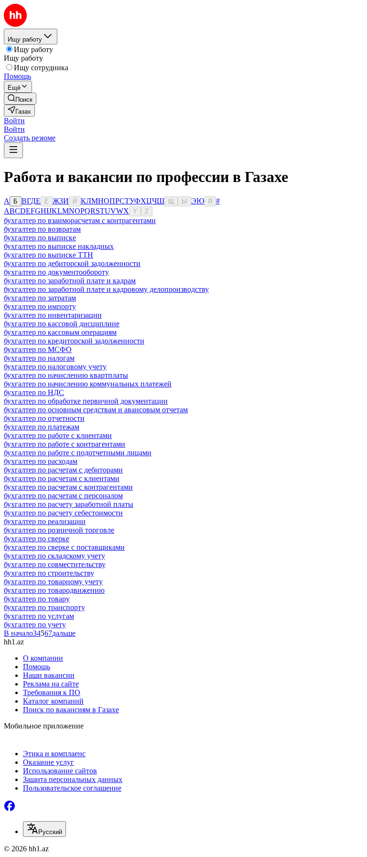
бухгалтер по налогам (39, 358)
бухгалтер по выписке (40, 238)
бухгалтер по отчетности (44, 418)
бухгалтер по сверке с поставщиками (64, 547)
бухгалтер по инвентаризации (53, 315)
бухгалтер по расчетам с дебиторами (63, 470)
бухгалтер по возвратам (42, 229)
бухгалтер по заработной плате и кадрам (70, 281)
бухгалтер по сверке (36, 539)
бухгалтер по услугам (39, 616)
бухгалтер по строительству (49, 573)
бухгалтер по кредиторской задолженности (74, 341)
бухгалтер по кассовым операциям (60, 332)
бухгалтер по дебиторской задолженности (72, 263)
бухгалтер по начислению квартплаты (66, 375)
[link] (20, 99)
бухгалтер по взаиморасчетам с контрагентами (80, 220)
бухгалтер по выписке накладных (59, 246)
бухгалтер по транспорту (44, 607)
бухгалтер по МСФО (38, 349)
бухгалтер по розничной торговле (59, 530)
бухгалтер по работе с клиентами (58, 435)
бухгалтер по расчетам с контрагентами (68, 487)
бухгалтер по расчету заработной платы (68, 504)
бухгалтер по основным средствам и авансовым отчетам (96, 410)
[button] (14, 121)
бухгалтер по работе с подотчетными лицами (77, 453)
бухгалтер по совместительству (55, 564)
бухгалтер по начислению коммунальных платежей (88, 384)
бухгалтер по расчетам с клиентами (61, 478)
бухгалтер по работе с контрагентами (64, 444)
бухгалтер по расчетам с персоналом (63, 496)
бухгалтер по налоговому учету (55, 367)
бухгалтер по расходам (40, 461)
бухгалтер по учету (35, 625)
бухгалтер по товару (37, 599)
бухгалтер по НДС (34, 392)
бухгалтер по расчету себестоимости (63, 513)
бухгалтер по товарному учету (53, 582)
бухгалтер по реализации (45, 521)
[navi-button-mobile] (13, 150)
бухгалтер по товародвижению (54, 590)
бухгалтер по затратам (40, 298)
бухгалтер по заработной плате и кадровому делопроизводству (106, 289)
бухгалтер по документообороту (56, 272)
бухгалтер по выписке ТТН (48, 255)
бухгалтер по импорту (40, 306)
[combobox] (44, 829)
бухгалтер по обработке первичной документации (86, 401)
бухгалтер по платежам (41, 427)
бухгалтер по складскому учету (54, 556)
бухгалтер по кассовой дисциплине (61, 324)
